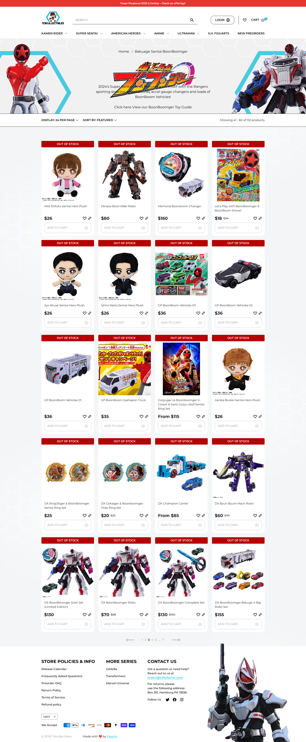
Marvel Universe (117, 683)
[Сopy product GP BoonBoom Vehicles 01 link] (89, 416)
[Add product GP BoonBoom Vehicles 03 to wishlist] (198, 313)
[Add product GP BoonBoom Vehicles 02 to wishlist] (255, 313)
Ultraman (186, 33)
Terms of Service (53, 697)
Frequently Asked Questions (61, 676)
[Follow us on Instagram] (182, 700)
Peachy (112, 736)
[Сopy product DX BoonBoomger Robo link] (146, 614)
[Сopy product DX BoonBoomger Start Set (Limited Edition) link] (89, 614)
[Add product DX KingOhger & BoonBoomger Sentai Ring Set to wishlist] (84, 515)
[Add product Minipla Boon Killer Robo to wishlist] (141, 218)
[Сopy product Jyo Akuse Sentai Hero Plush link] (89, 313)
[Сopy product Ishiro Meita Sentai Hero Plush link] (146, 313)
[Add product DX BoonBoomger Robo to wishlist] (141, 614)
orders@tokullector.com (165, 677)
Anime (159, 33)
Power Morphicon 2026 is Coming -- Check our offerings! (153, 3)
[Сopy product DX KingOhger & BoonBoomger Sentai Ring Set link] (89, 515)
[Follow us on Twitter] (167, 700)
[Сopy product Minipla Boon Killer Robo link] (146, 218)
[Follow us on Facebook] (174, 700)
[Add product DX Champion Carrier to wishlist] (198, 515)
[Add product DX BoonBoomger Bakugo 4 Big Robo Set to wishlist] (255, 614)
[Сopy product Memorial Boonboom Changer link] (203, 218)
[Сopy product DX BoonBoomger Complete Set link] (203, 614)
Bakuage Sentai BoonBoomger (161, 51)
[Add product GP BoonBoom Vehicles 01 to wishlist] (84, 416)
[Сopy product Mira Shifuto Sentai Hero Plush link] (89, 218)
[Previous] (130, 639)
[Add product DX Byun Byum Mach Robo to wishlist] (255, 515)
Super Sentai (87, 33)
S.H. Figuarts (218, 33)
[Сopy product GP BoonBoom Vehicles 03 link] (203, 313)
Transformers (115, 676)
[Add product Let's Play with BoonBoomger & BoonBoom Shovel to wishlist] (255, 218)
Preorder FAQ (51, 683)
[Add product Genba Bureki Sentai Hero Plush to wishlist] (255, 416)
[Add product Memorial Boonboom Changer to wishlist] (198, 218)
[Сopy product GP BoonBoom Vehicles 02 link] (260, 313)
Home (123, 51)
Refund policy (51, 704)
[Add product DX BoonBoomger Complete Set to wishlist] (198, 614)
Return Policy (51, 690)
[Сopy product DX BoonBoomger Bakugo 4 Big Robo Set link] (260, 614)
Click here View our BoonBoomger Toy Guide (153, 107)
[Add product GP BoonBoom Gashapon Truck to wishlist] (141, 416)
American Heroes (126, 33)
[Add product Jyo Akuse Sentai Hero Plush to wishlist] (84, 313)
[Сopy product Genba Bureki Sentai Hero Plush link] (260, 416)
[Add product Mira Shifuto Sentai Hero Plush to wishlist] (84, 218)
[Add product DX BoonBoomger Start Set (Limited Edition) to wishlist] (84, 614)
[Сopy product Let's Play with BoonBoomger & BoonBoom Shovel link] (260, 218)
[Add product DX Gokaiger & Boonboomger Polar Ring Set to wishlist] (141, 515)
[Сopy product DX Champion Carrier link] (203, 515)
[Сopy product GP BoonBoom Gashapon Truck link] (146, 416)
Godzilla (111, 669)
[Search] (192, 20)
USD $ (46, 716)
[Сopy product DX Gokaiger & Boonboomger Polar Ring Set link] (146, 515)
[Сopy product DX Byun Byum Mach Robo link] (260, 515)
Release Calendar (54, 669)
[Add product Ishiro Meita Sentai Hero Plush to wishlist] (141, 313)
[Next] (176, 639)
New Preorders (251, 33)
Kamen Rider (52, 33)
